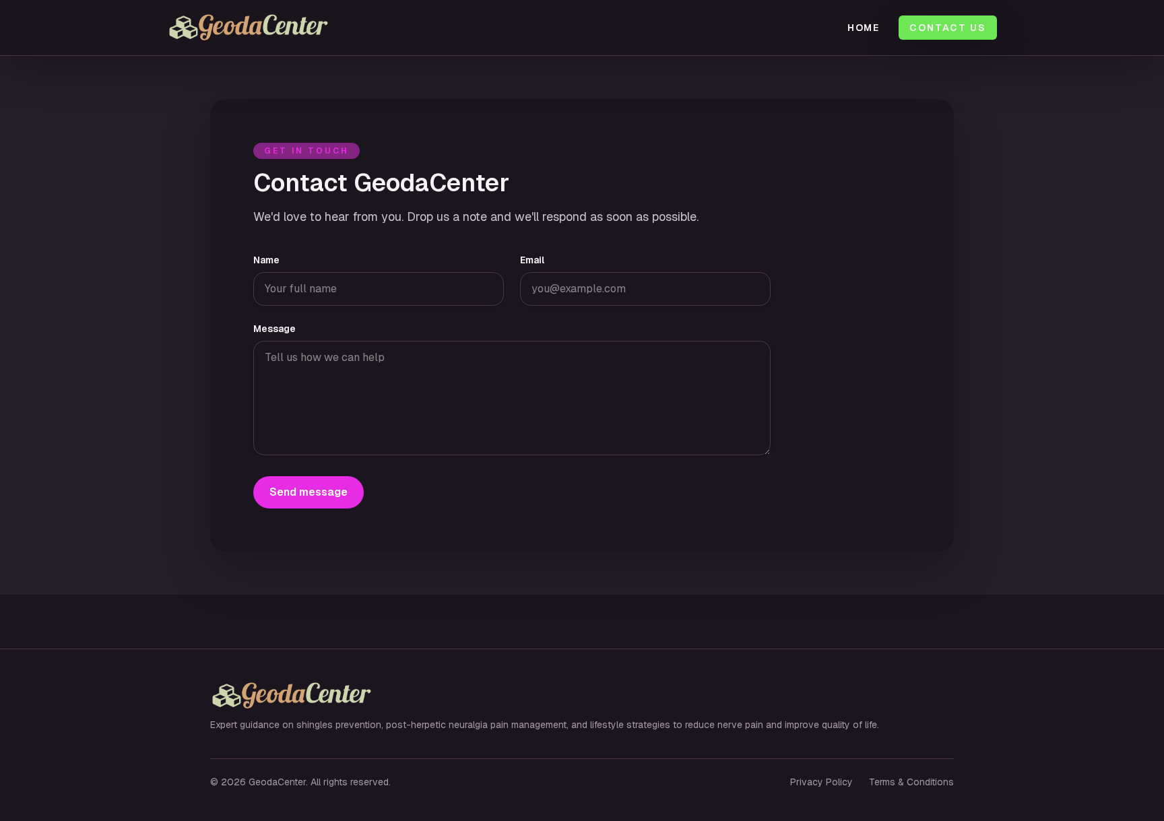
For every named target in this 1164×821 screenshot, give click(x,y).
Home (863, 28)
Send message (308, 492)
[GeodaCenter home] (282, 27)
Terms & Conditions (911, 782)
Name (266, 260)
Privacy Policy (821, 782)
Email (532, 260)
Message (274, 329)
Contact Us (947, 28)
